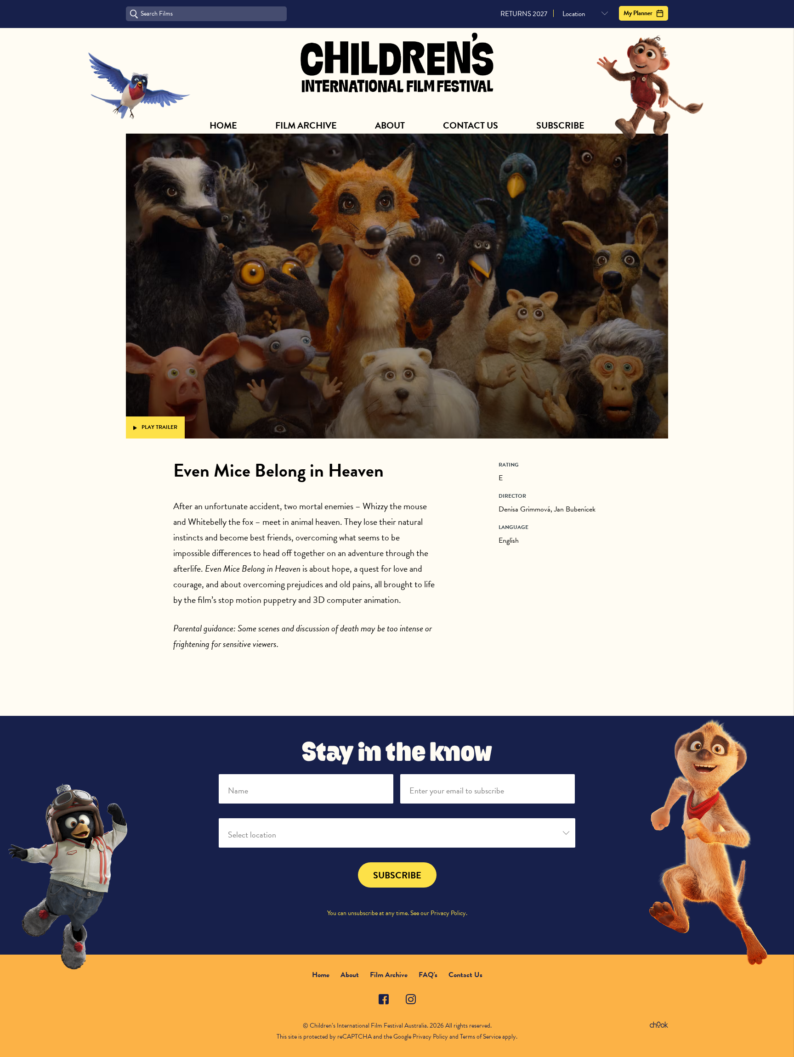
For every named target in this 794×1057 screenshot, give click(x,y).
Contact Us (470, 125)
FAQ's (428, 974)
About (390, 125)
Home (223, 125)
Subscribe (560, 125)
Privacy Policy (448, 913)
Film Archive (306, 125)
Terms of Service (480, 1036)
